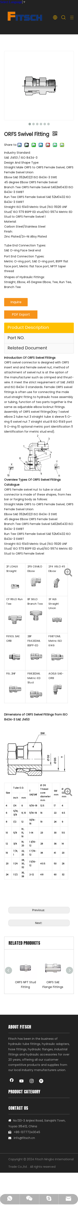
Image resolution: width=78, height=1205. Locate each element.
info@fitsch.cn (24, 1138)
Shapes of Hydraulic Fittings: (24, 277)
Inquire (15, 302)
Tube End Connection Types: (25, 245)
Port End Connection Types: (24, 256)
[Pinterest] (41, 1081)
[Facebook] (11, 1081)
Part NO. (16, 338)
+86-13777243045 (27, 1132)
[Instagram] (31, 1081)
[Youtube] (21, 1081)
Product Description (28, 327)
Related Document (27, 348)
